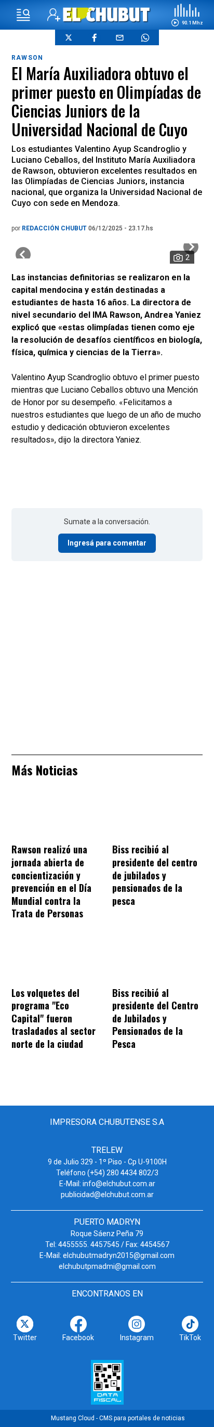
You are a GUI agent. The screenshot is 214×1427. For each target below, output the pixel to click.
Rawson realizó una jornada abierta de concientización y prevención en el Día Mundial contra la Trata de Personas (51, 881)
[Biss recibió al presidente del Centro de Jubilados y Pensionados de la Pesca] (157, 960)
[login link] (53, 14)
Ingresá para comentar (107, 543)
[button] (187, 15)
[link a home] (107, 14)
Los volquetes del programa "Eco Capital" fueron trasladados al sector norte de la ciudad (53, 1018)
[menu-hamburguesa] (23, 15)
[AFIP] (107, 1382)
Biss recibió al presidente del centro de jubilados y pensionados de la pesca (154, 874)
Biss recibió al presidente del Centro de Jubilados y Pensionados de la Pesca (155, 1018)
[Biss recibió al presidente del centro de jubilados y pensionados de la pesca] (157, 817)
